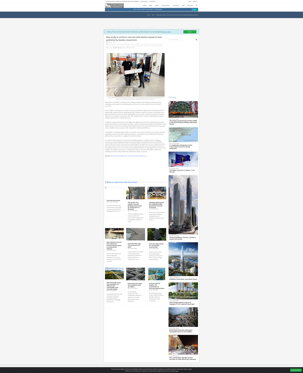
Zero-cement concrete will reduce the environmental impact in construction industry (114, 245)
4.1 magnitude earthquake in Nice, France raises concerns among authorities (181, 146)
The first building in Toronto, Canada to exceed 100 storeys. (182, 238)
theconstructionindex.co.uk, (119, 156)
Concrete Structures (113, 200)
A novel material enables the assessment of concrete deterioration (156, 285)
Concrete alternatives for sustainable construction (156, 245)
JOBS (183, 5)
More (194, 9)
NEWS (150, 5)
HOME (144, 5)
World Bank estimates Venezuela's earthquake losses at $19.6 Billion (181, 331)
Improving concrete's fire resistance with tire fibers (135, 285)
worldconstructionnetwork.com (137, 156)
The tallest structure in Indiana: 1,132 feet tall (182, 171)
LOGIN (189, 1)
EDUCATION (176, 5)
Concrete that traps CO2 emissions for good (134, 245)
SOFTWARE (190, 5)
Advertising (152, 1)
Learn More (167, 32)
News (153, 15)
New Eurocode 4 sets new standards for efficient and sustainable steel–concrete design (114, 286)
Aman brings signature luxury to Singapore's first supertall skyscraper (182, 303)
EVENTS (157, 5)
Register (190, 32)
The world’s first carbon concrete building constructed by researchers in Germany (135, 206)
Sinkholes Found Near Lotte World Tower (183, 279)
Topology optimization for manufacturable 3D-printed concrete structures (156, 205)
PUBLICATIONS (165, 5)
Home (148, 15)
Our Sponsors (144, 1)
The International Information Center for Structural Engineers (122, 1)
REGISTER (195, 1)
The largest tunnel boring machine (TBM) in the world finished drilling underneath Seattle (183, 122)
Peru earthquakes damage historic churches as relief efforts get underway (182, 358)
